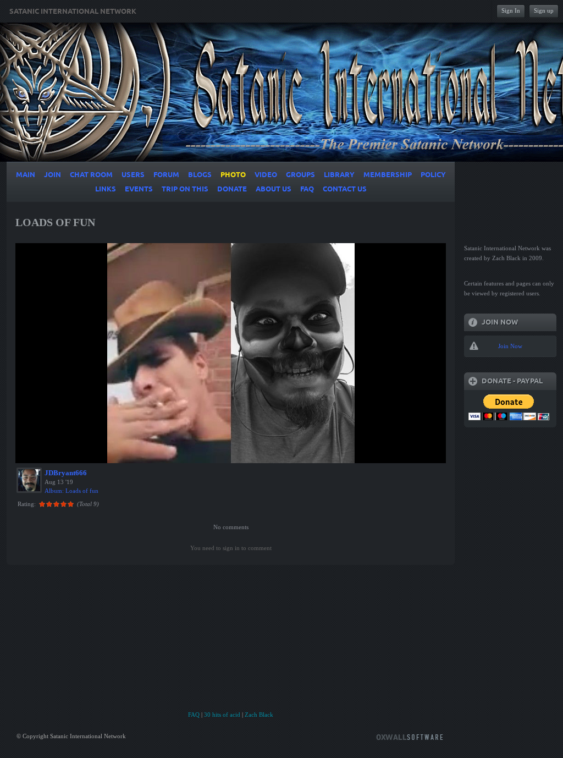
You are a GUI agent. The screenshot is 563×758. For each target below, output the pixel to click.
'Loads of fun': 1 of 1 (52, 453)
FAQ (194, 714)
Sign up (544, 10)
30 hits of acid (222, 714)
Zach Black (259, 714)
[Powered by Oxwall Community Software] (409, 736)
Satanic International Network (72, 12)
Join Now (510, 346)
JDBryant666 (66, 473)
